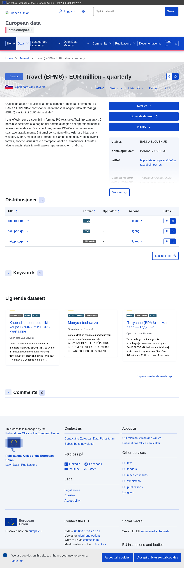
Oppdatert (109, 211)
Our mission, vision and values (141, 438)
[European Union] (32, 522)
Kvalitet (142, 105)
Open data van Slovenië (30, 86)
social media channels (155, 531)
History (141, 126)
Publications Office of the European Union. (32, 433)
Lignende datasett (141, 116)
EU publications (132, 487)
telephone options (89, 535)
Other (92, 469)
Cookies (70, 495)
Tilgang (134, 220)
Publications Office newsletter (141, 443)
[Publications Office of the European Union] (32, 444)
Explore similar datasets (155, 376)
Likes (167, 211)
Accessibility (72, 500)
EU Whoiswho (131, 481)
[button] (70, 2)
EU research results (135, 475)
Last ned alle (163, 255)
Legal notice (72, 490)
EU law (127, 463)
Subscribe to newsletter (79, 443)
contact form (91, 539)
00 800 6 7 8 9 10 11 (87, 531)
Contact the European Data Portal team (89, 438)
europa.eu (35, 531)
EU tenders (129, 469)
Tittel (11, 211)
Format (88, 211)
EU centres (99, 544)
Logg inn (128, 492)
